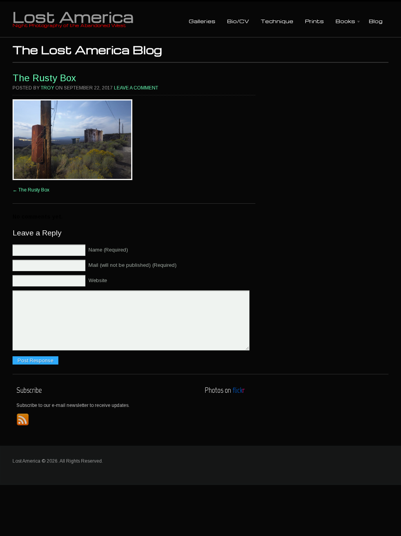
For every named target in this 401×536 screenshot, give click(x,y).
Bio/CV (238, 21)
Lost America (73, 16)
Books (342, 22)
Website (98, 280)
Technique (277, 21)
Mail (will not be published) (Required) (133, 265)
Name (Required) (108, 250)
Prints (314, 21)
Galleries (202, 21)
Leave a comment (136, 88)
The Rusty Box (44, 78)
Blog (376, 21)
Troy (47, 88)
